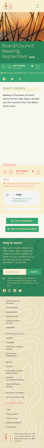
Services (9, 362)
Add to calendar (24, 221)
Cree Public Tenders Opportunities (14, 372)
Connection (11, 427)
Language (10, 342)
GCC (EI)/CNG (11, 308)
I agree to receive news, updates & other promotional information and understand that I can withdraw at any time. (15, 285)
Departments (11, 312)
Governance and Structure (13, 302)
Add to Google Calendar (24, 229)
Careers (9, 366)
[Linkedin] (15, 291)
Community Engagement (11, 354)
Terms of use (11, 418)
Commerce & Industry (15, 393)
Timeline (9, 338)
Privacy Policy (12, 414)
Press (8, 410)
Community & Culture (15, 334)
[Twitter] (20, 291)
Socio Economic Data (15, 397)
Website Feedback (13, 423)
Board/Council (12, 316)
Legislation (10, 327)
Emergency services (14, 403)
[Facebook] (5, 291)
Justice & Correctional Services (15, 378)
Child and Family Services (13, 385)
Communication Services (13, 322)
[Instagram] (10, 291)
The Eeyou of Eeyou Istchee (14, 348)
